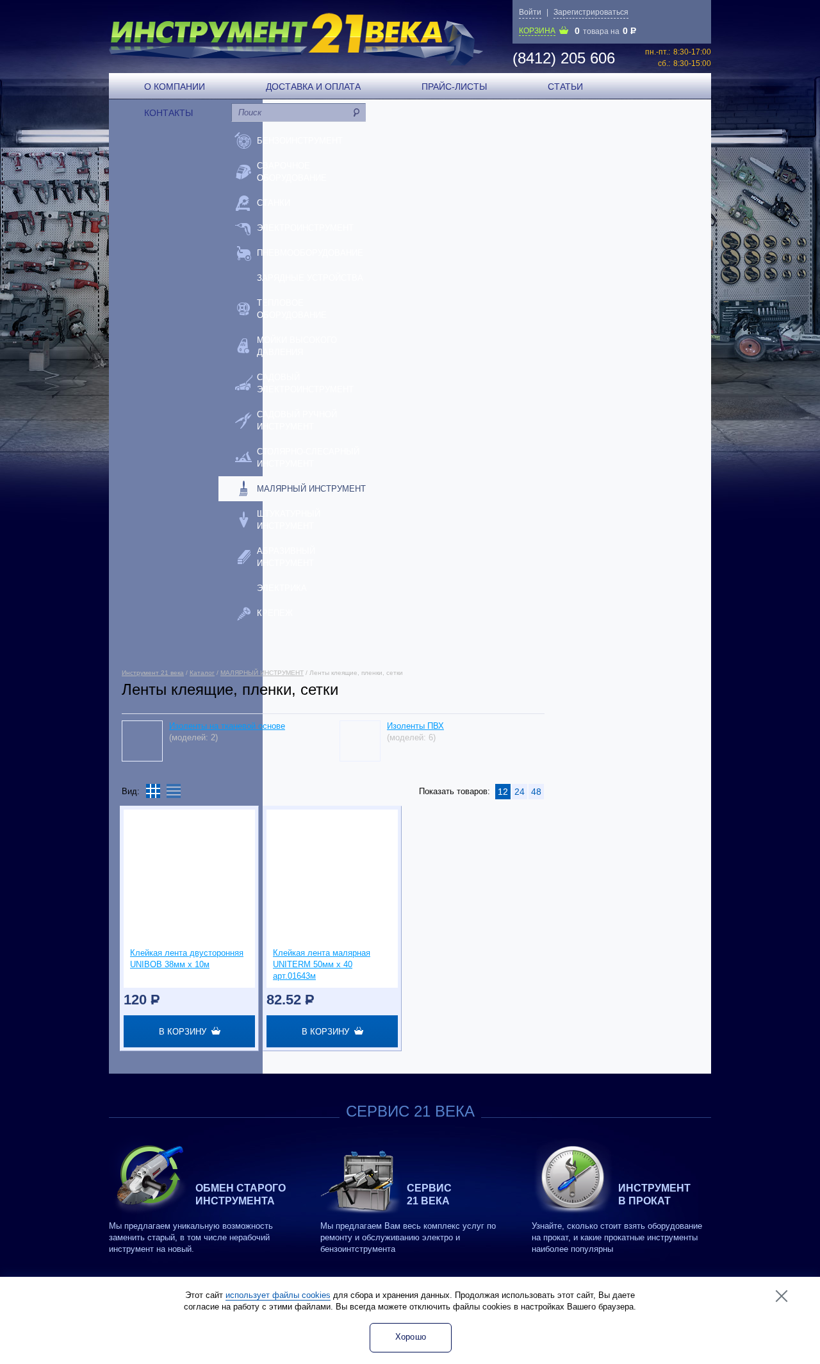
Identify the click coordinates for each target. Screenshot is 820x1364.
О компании (174, 86)
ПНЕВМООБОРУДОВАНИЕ (310, 253)
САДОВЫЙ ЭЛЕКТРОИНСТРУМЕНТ (305, 383)
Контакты (168, 113)
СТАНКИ (273, 203)
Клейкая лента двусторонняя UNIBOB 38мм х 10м (186, 958)
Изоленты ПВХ (415, 726)
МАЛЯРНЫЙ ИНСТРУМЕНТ (311, 489)
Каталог (202, 672)
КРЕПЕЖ (275, 613)
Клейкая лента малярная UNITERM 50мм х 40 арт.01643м (321, 964)
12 (503, 791)
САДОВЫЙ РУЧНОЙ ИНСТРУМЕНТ (297, 420)
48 (536, 791)
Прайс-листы (454, 86)
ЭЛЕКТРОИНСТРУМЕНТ (305, 228)
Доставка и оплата (313, 86)
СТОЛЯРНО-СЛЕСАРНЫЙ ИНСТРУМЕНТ (308, 458)
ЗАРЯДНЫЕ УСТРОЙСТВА (310, 278)
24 (519, 791)
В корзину (185, 1031)
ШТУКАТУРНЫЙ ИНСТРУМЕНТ (288, 520)
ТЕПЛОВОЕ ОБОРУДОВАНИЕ (292, 309)
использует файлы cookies (278, 1295)
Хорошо (411, 1337)
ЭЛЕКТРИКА (282, 588)
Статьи (565, 86)
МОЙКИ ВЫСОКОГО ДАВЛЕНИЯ (297, 346)
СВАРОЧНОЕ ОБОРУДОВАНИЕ (292, 172)
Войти (530, 12)
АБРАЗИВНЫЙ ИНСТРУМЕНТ (286, 557)
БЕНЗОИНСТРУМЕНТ (300, 141)
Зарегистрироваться (591, 12)
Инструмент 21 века (153, 672)
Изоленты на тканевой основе (227, 726)
